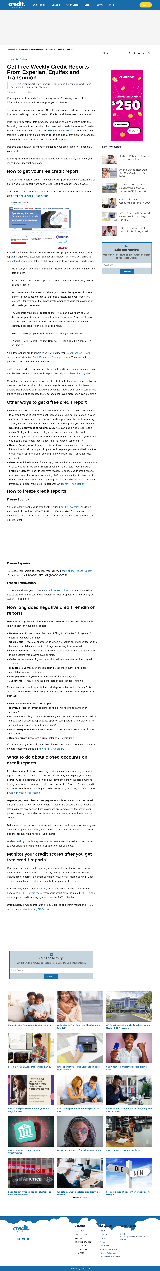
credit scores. (75, 353)
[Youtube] (28, 1239)
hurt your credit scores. (27, 792)
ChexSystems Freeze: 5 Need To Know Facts (79, 1150)
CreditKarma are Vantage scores (51, 357)
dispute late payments (54, 813)
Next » (85, 1197)
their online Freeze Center (77, 571)
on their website (70, 507)
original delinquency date (32, 829)
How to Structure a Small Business (123, 1150)
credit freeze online (57, 590)
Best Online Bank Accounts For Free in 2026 (29, 1066)
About (102, 1231)
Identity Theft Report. (73, 484)
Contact (103, 1234)
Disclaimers (104, 1245)
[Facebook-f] (14, 1239)
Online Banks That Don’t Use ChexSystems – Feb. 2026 (133, 173)
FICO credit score (32, 893)
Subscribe (51, 977)
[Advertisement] (80, 26)
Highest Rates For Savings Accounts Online (29, 1025)
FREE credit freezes (60, 130)
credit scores (20, 151)
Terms (102, 1238)
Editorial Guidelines (108, 1253)
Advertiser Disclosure (20, 59)
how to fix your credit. (51, 748)
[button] (51, 59)
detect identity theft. (80, 373)
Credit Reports (12, 49)
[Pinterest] (23, 1239)
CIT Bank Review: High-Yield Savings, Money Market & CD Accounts (133, 188)
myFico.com (14, 369)
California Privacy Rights (110, 1257)
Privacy (103, 1242)
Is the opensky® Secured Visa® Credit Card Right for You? (134, 216)
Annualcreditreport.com (20, 261)
